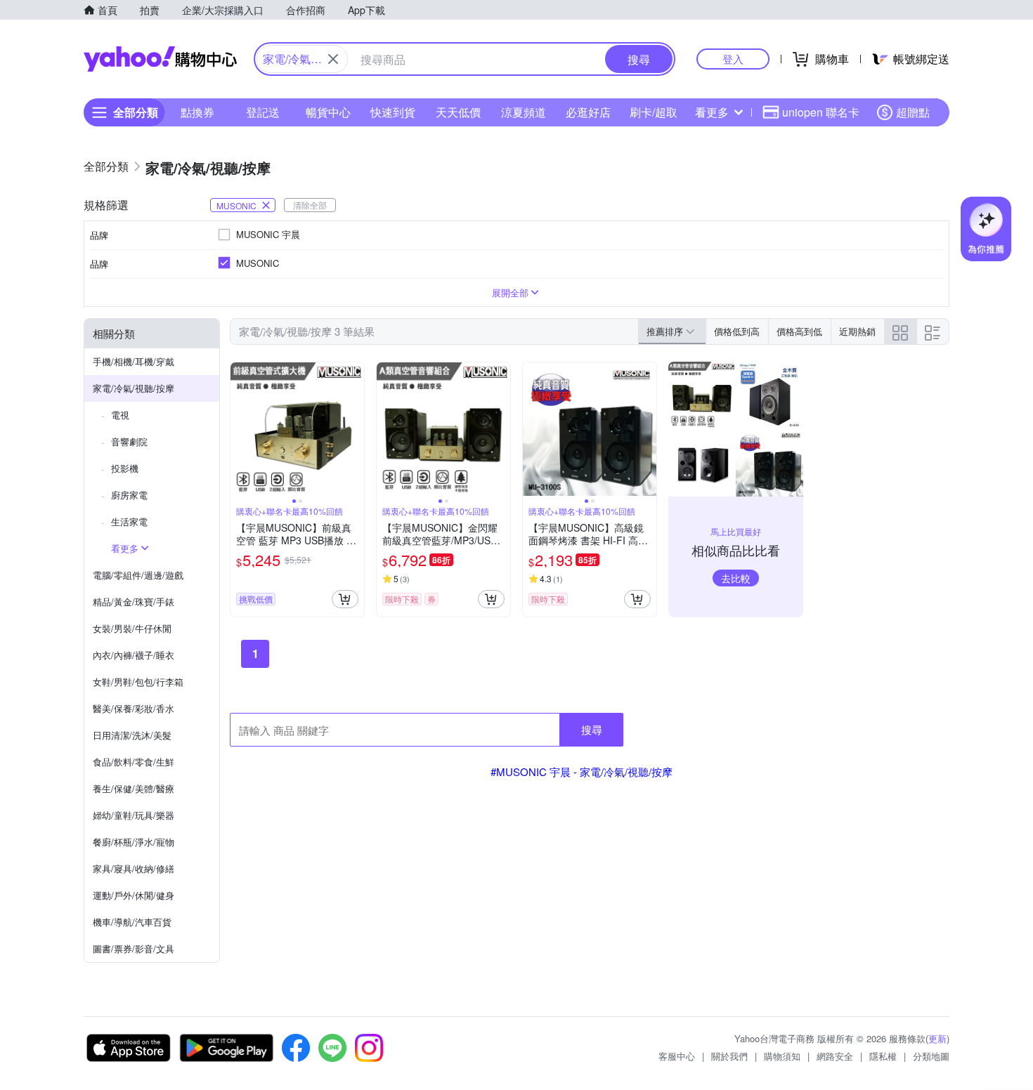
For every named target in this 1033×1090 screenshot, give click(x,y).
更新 (937, 1038)
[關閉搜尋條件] (333, 59)
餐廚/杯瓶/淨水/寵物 (133, 841)
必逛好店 (588, 112)
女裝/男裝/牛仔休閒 (132, 628)
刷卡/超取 (653, 112)
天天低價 (458, 112)
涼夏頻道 (523, 112)
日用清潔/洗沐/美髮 (132, 735)
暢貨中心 (328, 112)
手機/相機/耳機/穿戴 (133, 361)
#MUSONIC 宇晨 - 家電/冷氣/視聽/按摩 (581, 771)
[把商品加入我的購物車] (345, 599)
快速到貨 (392, 112)
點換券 (197, 112)
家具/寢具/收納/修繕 (133, 868)
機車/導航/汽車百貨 (132, 921)
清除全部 (310, 205)
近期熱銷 (857, 331)
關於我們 (729, 1056)
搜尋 (591, 729)
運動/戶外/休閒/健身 (133, 895)
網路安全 (835, 1056)
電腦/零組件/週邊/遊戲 (138, 575)
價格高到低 (799, 331)
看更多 (712, 112)
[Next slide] (355, 429)
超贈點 (913, 112)
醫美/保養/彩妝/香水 (133, 708)
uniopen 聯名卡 (820, 112)
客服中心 (676, 1056)
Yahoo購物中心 (160, 59)
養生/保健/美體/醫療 (133, 788)
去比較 (736, 578)
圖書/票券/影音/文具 (133, 948)
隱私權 (883, 1056)
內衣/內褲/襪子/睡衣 (133, 655)
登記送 (263, 112)
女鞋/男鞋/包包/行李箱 (138, 681)
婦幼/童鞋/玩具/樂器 (133, 815)
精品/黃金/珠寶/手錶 (133, 601)
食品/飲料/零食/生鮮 (133, 761)
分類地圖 (931, 1056)
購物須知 (782, 1056)
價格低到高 (737, 331)
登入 (732, 58)
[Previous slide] (239, 429)
